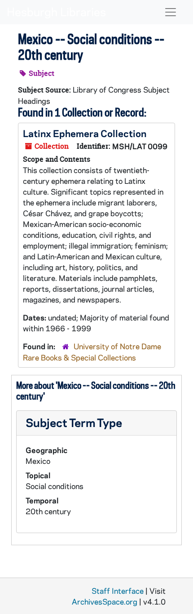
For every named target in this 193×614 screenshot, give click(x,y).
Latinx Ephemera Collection (84, 133)
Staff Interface (118, 591)
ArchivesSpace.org (104, 601)
